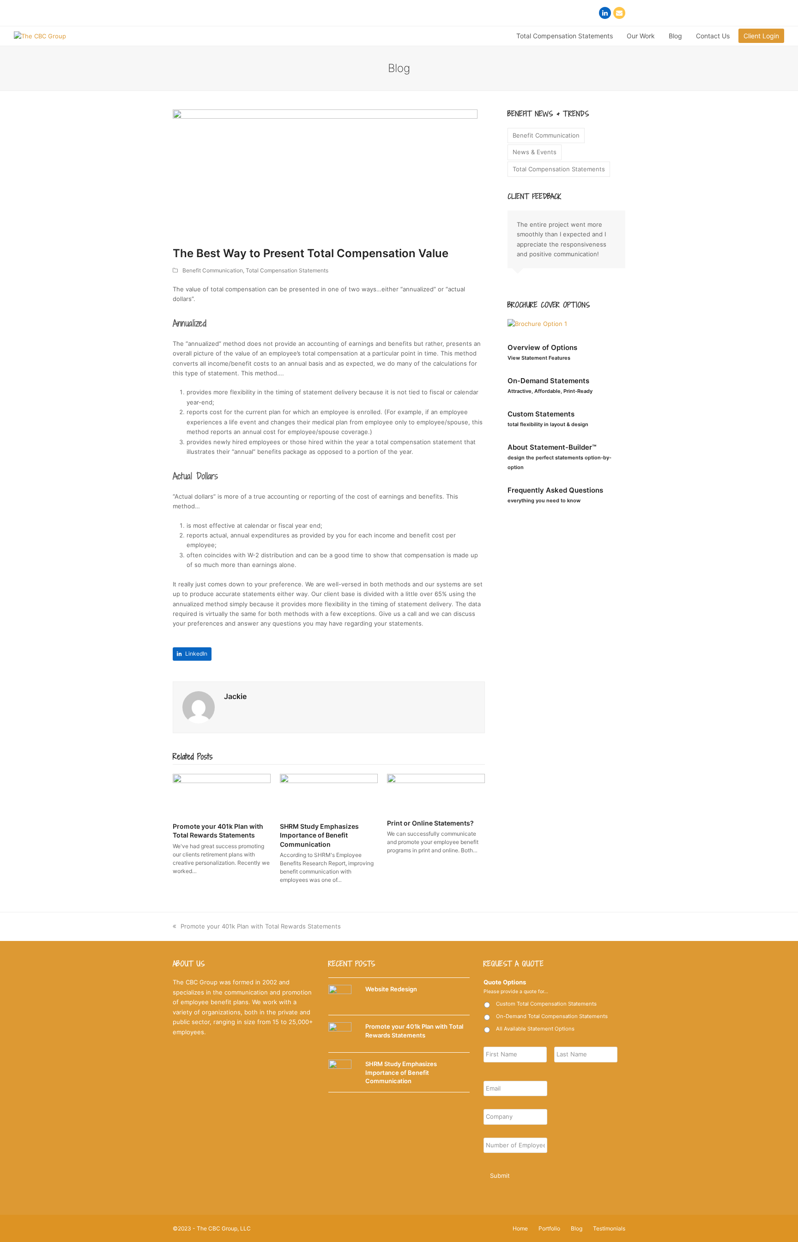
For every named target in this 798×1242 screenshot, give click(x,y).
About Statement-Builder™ (559, 456)
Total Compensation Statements (287, 270)
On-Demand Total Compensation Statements (552, 1016)
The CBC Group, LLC (224, 1228)
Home (520, 1228)
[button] (192, 654)
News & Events (534, 152)
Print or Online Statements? (430, 823)
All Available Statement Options (535, 1028)
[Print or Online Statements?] (436, 792)
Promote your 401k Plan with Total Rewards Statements (260, 926)
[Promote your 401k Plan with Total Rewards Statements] (222, 793)
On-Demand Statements (550, 385)
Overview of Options (542, 352)
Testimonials (609, 1228)
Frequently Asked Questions (555, 495)
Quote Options (505, 982)
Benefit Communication (212, 270)
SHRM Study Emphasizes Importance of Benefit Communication (319, 835)
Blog (576, 1228)
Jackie (235, 696)
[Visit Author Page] (198, 706)
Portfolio (549, 1228)
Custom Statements (548, 419)
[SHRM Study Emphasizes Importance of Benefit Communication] (329, 793)
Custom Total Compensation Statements (546, 1004)
